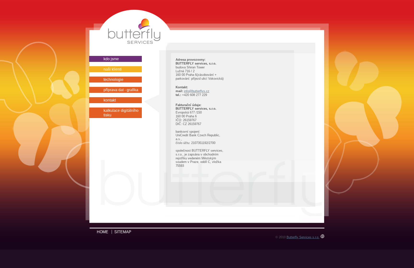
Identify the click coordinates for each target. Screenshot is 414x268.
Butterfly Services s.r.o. (303, 237)
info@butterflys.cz (196, 91)
